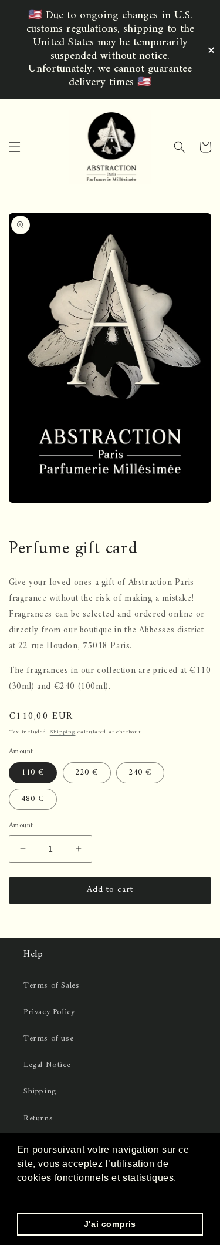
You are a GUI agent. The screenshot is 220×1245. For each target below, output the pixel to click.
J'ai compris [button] (110, 1224)
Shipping (63, 732)
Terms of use (48, 1038)
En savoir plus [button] (51, 1194)
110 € (33, 772)
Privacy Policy (49, 1012)
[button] (15, 147)
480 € (33, 799)
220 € (87, 772)
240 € (140, 772)
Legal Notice (46, 1065)
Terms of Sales (51, 985)
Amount (21, 826)
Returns (38, 1118)
